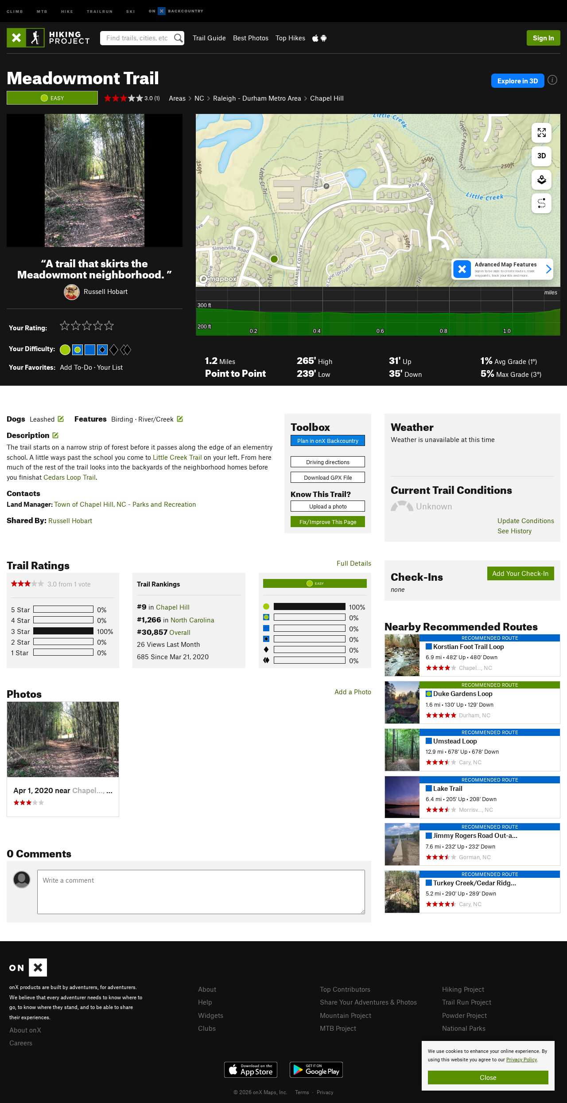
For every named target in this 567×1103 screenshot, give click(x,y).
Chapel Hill (327, 98)
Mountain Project (345, 1015)
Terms (302, 1092)
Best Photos (250, 38)
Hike (67, 11)
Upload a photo (328, 506)
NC (199, 98)
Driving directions (328, 461)
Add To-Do (76, 367)
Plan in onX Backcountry (327, 440)
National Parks (463, 1028)
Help (205, 1002)
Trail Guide (209, 38)
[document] (488, 1065)
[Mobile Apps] (319, 38)
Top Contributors (345, 989)
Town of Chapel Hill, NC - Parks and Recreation (125, 504)
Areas (177, 98)
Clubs (207, 1028)
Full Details (354, 563)
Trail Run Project (466, 1002)
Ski (131, 11)
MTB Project (338, 1028)
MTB (42, 11)
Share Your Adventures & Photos (368, 1002)
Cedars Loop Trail (69, 477)
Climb (15, 11)
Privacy (325, 1092)
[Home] (52, 37)
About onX (25, 1030)
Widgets (210, 1015)
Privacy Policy (521, 1060)
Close (488, 1077)
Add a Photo (352, 692)
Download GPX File (328, 477)
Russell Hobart (106, 291)
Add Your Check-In (520, 573)
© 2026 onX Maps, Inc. (260, 1092)
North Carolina (192, 620)
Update (525, 520)
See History (514, 531)
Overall (179, 632)
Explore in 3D (517, 81)
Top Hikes (290, 38)
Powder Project (464, 1015)
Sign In (543, 38)
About (207, 989)
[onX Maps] (28, 974)
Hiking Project (463, 989)
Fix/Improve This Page (328, 521)
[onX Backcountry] (176, 11)
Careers (20, 1043)
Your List (110, 367)
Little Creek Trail (177, 457)
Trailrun (100, 11)
